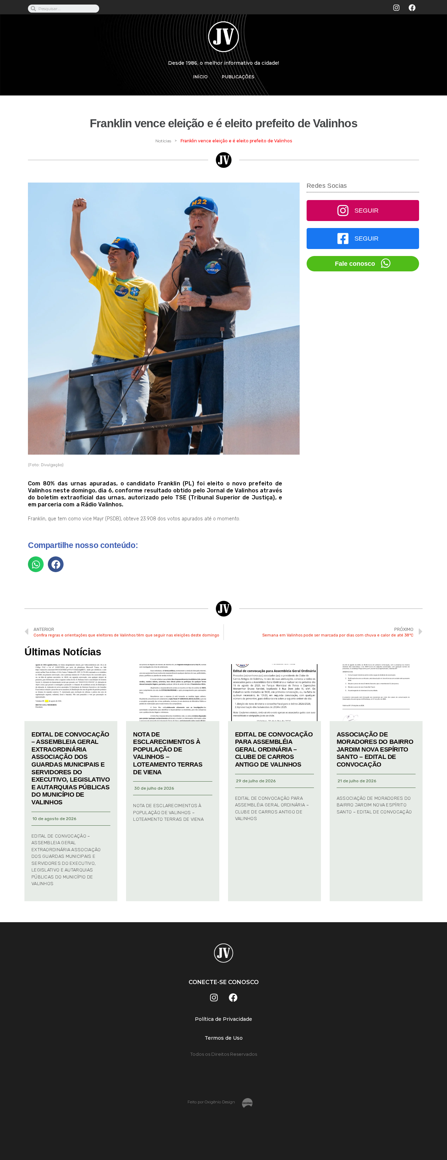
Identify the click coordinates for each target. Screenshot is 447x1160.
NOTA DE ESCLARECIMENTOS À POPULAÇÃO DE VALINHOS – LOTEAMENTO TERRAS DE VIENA (167, 753)
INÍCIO (200, 76)
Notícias (163, 140)
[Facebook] (412, 8)
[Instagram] (396, 8)
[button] (36, 564)
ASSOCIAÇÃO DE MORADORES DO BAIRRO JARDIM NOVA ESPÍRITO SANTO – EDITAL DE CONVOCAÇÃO (375, 749)
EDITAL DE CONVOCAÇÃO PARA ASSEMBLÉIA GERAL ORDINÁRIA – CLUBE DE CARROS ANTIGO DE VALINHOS (274, 749)
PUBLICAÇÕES (238, 76)
